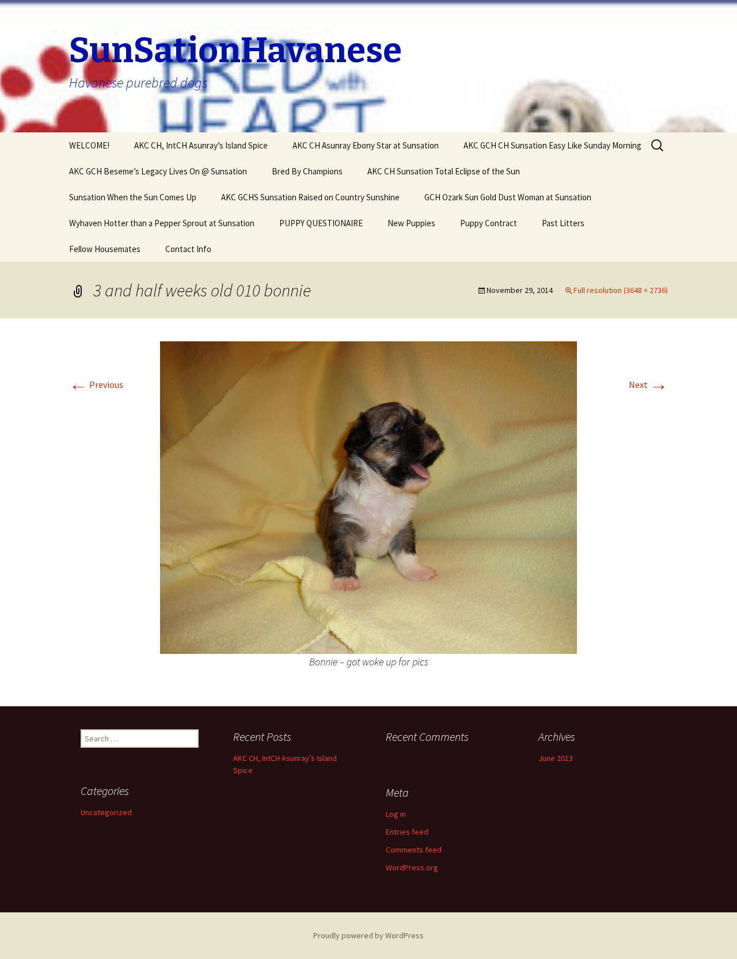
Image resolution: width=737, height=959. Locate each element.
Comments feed (414, 849)
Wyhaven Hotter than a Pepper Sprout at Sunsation (161, 223)
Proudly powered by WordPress (368, 935)
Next (648, 384)
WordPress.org (412, 867)
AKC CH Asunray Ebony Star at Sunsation (365, 145)
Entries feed (407, 832)
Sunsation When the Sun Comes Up (132, 197)
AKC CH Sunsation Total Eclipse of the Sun (443, 171)
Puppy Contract (488, 223)
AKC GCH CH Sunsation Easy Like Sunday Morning (552, 145)
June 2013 (555, 758)
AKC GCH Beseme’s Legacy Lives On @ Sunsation (158, 171)
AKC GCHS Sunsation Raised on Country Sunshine (310, 197)
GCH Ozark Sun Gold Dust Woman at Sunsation (507, 197)
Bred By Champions (307, 171)
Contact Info (188, 248)
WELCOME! (89, 145)
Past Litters (563, 223)
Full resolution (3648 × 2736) (620, 290)
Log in (396, 814)
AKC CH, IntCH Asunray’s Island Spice (201, 145)
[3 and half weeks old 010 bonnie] (368, 496)
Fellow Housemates (104, 248)
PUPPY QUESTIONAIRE (321, 223)
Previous (96, 384)
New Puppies (411, 223)
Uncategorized (106, 812)
